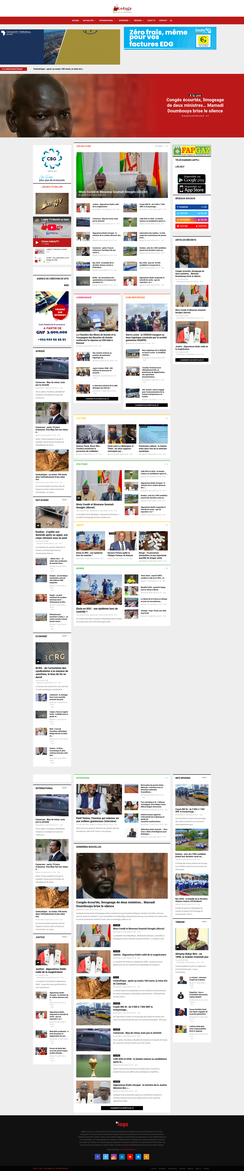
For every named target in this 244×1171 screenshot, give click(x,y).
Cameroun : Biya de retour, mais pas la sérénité (137, 1033)
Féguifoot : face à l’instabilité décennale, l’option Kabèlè (198, 994)
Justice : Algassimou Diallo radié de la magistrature (139, 954)
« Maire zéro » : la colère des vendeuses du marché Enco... (58, 561)
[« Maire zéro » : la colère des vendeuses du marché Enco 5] (41, 561)
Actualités (88, 20)
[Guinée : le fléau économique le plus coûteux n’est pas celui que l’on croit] (41, 751)
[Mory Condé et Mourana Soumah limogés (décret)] (122, 175)
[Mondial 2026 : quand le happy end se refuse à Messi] (131, 590)
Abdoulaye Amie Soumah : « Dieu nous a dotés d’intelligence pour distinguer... (154, 831)
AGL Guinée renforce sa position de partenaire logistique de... (102, 355)
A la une (195, 95)
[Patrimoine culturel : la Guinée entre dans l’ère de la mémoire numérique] (153, 433)
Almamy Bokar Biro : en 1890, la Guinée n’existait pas (191, 955)
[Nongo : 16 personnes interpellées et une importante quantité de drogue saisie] (153, 540)
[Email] (138, 1157)
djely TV (151, 20)
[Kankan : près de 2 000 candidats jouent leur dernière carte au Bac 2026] (130, 251)
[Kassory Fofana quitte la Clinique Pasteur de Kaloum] (122, 540)
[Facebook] (97, 1157)
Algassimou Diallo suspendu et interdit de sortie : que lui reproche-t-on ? (152, 280)
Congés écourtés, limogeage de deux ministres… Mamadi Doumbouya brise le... (69, 69)
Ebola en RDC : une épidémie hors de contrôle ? (89, 554)
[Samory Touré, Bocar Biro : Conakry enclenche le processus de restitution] (90, 433)
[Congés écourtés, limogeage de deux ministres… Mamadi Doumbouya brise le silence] (191, 257)
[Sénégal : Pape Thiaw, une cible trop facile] (131, 614)
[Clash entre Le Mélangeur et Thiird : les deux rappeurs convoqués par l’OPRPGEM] (122, 433)
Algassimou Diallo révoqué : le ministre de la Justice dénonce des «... (107, 235)
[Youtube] (130, 1157)
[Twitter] (106, 1157)
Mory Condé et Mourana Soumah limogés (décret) (113, 192)
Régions (138, 20)
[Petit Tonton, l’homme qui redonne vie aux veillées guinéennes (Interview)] (99, 799)
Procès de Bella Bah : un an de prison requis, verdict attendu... (59, 1050)
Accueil (75, 20)
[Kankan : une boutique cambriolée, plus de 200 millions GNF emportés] (41, 578)
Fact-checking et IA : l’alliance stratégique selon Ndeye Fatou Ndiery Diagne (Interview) (153, 804)
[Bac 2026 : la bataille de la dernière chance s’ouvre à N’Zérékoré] (83, 266)
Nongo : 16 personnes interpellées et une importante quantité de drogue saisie (152, 555)
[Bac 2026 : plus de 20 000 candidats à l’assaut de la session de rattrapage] (130, 266)
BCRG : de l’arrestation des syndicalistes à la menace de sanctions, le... (104, 280)
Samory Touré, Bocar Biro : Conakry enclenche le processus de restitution (88, 448)
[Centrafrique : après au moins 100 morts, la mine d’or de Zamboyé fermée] (93, 987)
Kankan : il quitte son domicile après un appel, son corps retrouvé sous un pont (52, 534)
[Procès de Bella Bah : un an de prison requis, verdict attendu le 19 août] (41, 1051)
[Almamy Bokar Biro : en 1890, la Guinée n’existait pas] (191, 939)
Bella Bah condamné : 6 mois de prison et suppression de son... (59, 1033)
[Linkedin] (122, 1157)
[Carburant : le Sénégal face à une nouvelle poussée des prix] (41, 697)
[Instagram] (114, 1157)
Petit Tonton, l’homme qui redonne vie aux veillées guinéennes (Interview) (97, 820)
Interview (123, 20)
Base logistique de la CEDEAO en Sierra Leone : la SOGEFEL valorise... (154, 352)
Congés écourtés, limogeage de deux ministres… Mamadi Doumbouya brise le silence (195, 105)
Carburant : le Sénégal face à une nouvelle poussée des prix (59, 697)
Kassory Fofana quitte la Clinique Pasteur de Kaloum (120, 554)
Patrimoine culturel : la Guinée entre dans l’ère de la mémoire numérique (153, 448)
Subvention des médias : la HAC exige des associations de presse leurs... (153, 235)
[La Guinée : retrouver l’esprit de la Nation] (181, 980)
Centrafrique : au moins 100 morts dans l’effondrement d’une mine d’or (51, 477)
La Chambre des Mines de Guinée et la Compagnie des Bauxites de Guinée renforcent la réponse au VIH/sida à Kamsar (96, 338)
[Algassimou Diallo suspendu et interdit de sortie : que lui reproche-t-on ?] (130, 281)
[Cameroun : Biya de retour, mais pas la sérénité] (83, 222)
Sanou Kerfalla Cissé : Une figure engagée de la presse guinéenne (198, 1011)
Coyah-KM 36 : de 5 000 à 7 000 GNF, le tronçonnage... (189, 810)
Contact (163, 20)
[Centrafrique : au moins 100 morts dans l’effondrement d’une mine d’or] (52, 460)
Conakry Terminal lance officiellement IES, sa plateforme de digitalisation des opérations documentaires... (153, 372)
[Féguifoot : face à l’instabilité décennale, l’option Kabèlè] (181, 995)
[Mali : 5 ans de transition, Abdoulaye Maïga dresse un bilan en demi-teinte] (41, 731)
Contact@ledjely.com (128, 1149)
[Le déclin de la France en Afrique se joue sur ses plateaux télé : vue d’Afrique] (131, 602)
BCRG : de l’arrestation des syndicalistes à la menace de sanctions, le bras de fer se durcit (52, 672)
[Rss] (146, 1157)
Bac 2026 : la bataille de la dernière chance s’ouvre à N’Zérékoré (103, 265)
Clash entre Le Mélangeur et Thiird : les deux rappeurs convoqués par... (121, 448)
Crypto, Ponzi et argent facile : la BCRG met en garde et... (59, 714)
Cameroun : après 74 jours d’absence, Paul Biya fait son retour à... (104, 250)
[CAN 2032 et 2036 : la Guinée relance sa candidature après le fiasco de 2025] (130, 222)
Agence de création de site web (53, 282)
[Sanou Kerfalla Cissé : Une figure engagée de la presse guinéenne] (181, 1012)
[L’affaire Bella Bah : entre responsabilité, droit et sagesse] (181, 1029)
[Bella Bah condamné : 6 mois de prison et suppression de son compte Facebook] (41, 1034)
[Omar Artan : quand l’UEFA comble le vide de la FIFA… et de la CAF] (131, 579)
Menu (64, 500)
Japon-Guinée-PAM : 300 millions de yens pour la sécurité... (103, 370)
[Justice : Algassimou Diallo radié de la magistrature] (83, 207)
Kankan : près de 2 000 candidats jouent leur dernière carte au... (190, 855)
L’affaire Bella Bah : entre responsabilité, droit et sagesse (197, 1028)
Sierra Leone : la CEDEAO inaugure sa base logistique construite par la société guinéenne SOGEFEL (146, 337)
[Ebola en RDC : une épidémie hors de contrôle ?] (90, 540)
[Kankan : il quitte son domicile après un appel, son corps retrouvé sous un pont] (52, 517)
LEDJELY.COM (84, 511)
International (106, 20)
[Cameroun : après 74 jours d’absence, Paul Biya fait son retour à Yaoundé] (83, 251)
